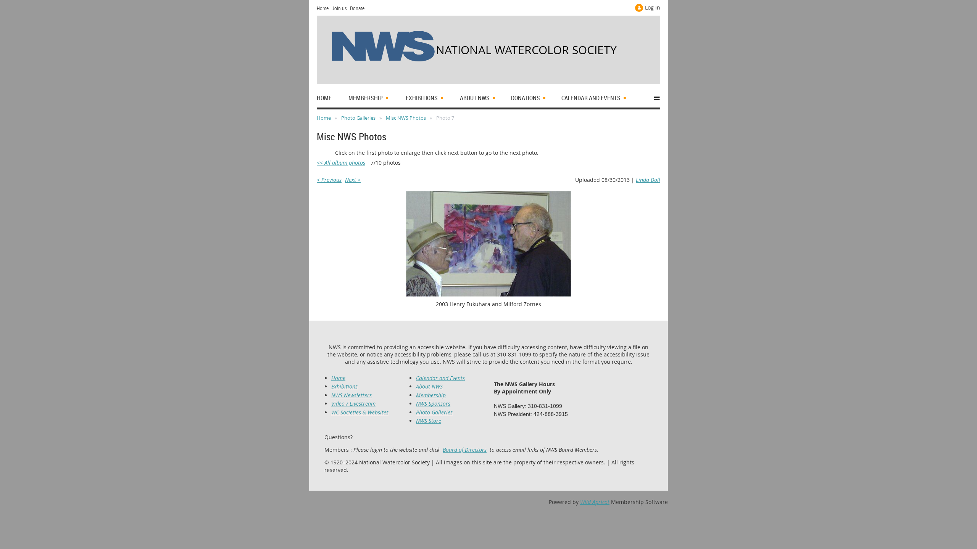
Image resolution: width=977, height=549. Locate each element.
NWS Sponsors (433, 403)
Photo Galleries (358, 117)
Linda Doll (648, 179)
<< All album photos (341, 162)
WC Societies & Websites (360, 412)
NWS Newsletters (351, 395)
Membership (431, 395)
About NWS (429, 386)
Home (323, 8)
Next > (353, 179)
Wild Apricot (594, 502)
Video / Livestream (353, 403)
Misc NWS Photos (406, 117)
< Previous (329, 179)
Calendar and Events (440, 378)
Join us (339, 8)
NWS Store (428, 420)
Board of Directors (465, 449)
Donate (357, 8)
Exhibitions (344, 386)
